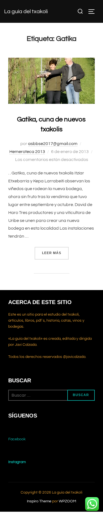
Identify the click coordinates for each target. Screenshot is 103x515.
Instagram (17, 462)
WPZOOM (67, 501)
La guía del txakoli (26, 11)
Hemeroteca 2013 (27, 151)
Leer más (55, 253)
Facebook (17, 439)
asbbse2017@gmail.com (52, 143)
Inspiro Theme (39, 501)
